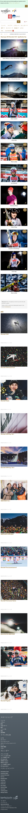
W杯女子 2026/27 (4, 762)
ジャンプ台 (3, 729)
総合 (2, 724)
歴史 (2, 731)
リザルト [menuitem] (16, 25)
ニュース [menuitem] (3, 25)
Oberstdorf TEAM (5, 334)
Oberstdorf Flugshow (5, 701)
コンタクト (3, 800)
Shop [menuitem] (2, 30)
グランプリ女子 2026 (5, 755)
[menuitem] (25, 21)
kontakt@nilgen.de (7, 306)
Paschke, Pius (3, 783)
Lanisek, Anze (3, 782)
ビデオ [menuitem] (21, 28)
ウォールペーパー (5, 741)
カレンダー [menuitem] (23, 25)
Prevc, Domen (3, 785)
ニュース (3, 720)
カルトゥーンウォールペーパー (8, 743)
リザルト (3, 722)
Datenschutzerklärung (5, 804)
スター (2, 748)
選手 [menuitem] (2, 28)
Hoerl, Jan (2, 776)
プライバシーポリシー (14, 3)
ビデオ (2, 738)
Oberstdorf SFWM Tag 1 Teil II (7, 467)
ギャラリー (6, 34)
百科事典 (3, 732)
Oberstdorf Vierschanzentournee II (9, 567)
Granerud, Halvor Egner (5, 775)
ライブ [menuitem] (9, 25)
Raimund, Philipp (4, 787)
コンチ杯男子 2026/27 (6, 764)
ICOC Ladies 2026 (4, 759)
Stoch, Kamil (3, 789)
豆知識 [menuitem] (15, 28)
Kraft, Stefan (3, 780)
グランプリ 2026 (4, 754)
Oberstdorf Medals (5, 401)
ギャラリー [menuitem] (8, 28)
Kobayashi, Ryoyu (4, 778)
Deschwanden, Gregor (5, 771)
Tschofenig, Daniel (4, 790)
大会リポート (4, 725)
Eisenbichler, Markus (4, 773)
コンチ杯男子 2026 (5, 757)
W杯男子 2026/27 (4, 761)
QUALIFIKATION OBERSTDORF (8, 634)
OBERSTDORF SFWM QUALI (7, 534)
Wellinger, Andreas (4, 792)
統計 (2, 727)
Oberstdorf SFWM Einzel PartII (8, 367)
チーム (2, 745)
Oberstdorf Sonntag (5, 667)
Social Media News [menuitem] (9, 30)
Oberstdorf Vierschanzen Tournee (8, 601)
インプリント (4, 802)
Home (1, 34)
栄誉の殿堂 (3, 746)
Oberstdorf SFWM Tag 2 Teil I (7, 434)
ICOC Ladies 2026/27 (4, 766)
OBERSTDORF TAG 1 (5, 501)
